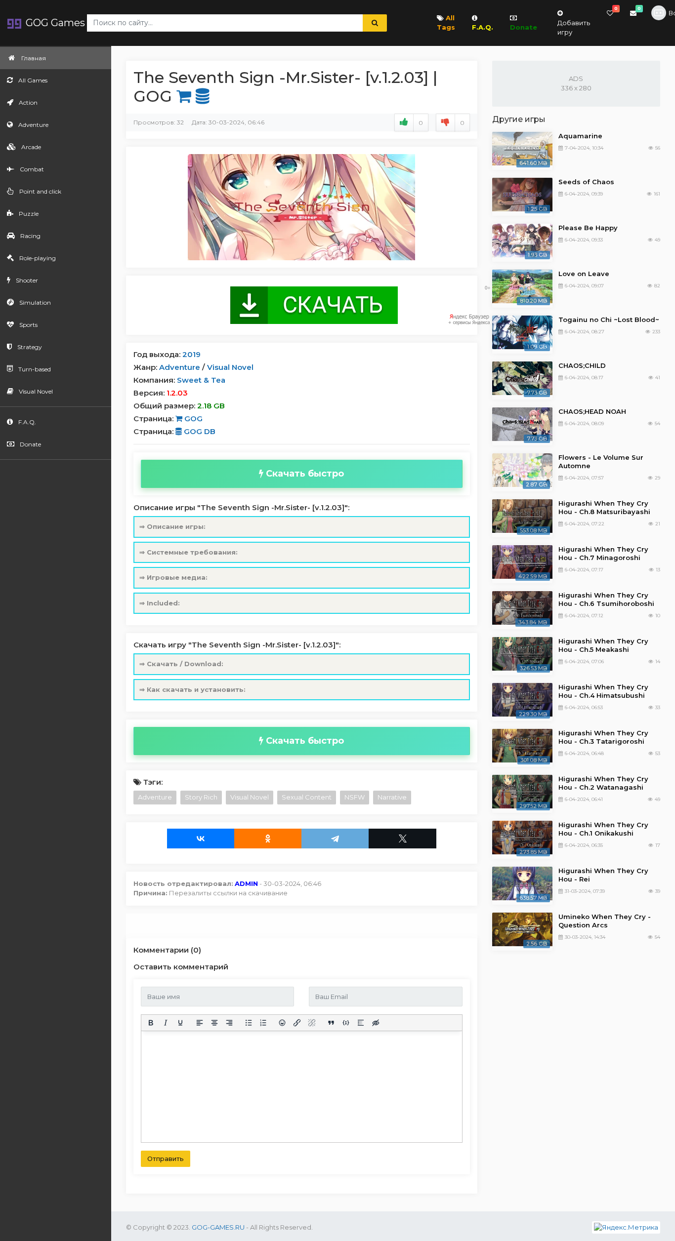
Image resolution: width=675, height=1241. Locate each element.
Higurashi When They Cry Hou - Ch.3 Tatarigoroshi (603, 737)
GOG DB (198, 431)
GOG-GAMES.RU (218, 1227)
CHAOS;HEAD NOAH (592, 411)
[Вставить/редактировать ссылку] (297, 1023)
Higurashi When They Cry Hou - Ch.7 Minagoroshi (603, 553)
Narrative (392, 797)
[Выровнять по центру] (214, 1023)
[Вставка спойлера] (360, 1023)
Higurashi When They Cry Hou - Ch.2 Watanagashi (603, 783)
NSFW (354, 797)
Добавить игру (573, 28)
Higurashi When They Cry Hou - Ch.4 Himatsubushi (603, 691)
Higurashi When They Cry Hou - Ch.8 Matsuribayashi (604, 507)
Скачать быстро (303, 473)
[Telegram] (335, 838)
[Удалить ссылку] (311, 1023)
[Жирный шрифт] (150, 1023)
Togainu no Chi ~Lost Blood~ (608, 319)
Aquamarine (580, 136)
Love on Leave (583, 274)
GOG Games (54, 23)
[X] (402, 838)
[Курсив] (165, 1023)
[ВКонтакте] (200, 838)
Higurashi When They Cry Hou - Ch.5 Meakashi (603, 645)
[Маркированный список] (248, 1023)
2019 (191, 354)
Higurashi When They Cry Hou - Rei (603, 875)
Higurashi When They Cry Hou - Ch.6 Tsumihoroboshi (606, 599)
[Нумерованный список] (263, 1023)
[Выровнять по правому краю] (229, 1023)
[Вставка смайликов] (282, 1023)
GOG (192, 418)
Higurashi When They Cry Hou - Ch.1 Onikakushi (603, 829)
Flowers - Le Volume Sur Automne (600, 461)
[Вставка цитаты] (331, 1023)
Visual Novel (230, 367)
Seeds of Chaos (586, 182)
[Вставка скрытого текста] (375, 1023)
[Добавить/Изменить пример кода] (345, 1023)
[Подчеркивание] (180, 1023)
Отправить (165, 1158)
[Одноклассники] (267, 838)
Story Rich (201, 797)
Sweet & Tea (201, 380)
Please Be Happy (588, 228)
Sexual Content (307, 797)
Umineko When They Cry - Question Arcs (604, 921)
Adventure (179, 367)
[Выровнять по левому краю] (199, 1023)
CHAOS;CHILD (582, 365)
